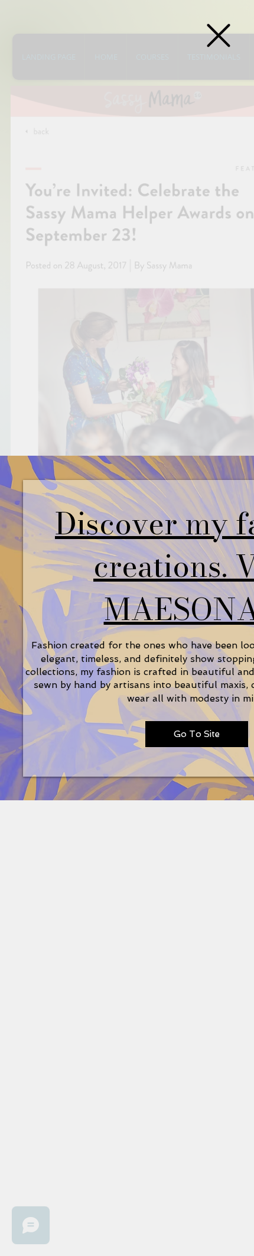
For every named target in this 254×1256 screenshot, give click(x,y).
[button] (218, 35)
